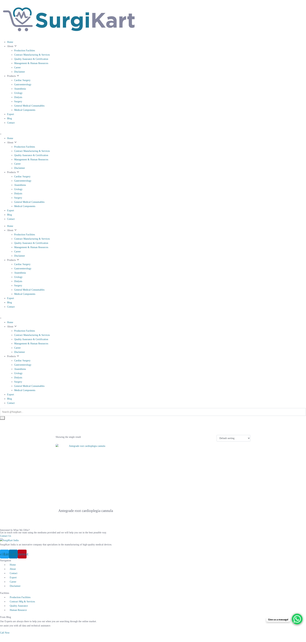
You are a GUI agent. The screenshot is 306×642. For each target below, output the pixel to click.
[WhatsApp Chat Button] (297, 619)
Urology (18, 93)
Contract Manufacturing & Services (32, 54)
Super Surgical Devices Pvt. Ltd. (146, 637)
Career (17, 67)
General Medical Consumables (29, 105)
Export (10, 114)
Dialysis (18, 97)
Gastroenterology (22, 84)
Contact (11, 122)
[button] (5, 632)
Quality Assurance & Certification (31, 59)
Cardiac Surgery (22, 80)
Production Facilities (24, 50)
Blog (9, 118)
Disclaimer (19, 71)
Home (10, 42)
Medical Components (24, 110)
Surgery (18, 101)
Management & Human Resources (31, 63)
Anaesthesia (20, 88)
